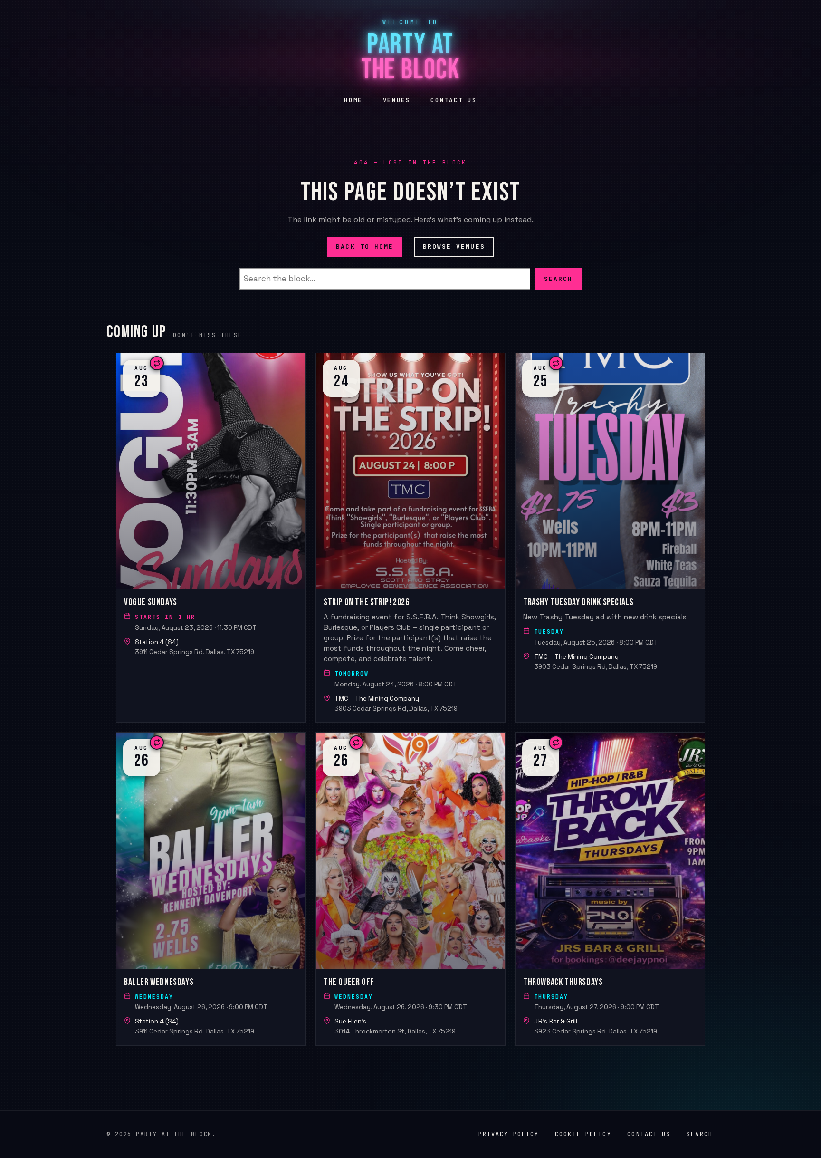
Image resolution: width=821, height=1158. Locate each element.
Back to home (364, 246)
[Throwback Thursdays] (610, 889)
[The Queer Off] (410, 889)
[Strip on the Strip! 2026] (410, 537)
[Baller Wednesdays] (210, 889)
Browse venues (454, 246)
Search (558, 278)
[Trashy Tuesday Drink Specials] (610, 537)
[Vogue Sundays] (210, 537)
